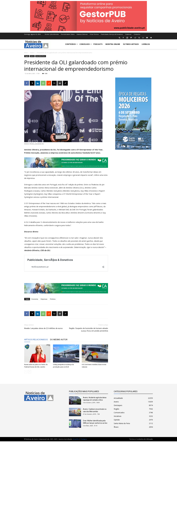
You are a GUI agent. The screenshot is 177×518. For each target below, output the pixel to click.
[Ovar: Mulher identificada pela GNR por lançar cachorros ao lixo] (75, 423)
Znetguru (84, 439)
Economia (35, 299)
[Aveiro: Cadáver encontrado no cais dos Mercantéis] (75, 412)
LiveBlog (146, 44)
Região (27, 56)
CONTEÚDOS (70, 44)
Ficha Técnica (94, 34)
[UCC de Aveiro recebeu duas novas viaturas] (95, 353)
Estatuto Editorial (82, 34)
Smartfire (76, 439)
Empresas (44, 299)
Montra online (112, 44)
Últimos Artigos (131, 44)
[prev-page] (25, 371)
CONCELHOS (84, 44)
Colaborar (128, 34)
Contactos (137, 34)
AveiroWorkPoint (40, 56)
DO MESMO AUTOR (58, 339)
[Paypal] (131, 37)
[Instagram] (127, 37)
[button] (119, 38)
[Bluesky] (151, 37)
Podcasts (97, 44)
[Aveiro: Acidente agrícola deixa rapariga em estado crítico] (75, 400)
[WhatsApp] (143, 37)
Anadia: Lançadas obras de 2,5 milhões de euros (43, 328)
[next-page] (29, 371)
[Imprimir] (59, 83)
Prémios (53, 299)
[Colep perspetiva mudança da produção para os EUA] (66, 353)
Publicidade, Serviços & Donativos (112, 34)
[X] (139, 37)
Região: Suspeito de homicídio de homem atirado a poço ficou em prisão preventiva (88, 329)
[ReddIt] (48, 83)
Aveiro (32, 53)
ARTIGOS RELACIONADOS (36, 339)
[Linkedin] (37, 83)
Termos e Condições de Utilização (141, 439)
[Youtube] (147, 37)
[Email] (54, 83)
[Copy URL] (65, 83)
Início (26, 53)
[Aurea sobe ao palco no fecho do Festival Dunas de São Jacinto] (37, 353)
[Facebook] (123, 37)
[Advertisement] (88, 478)
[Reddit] (135, 37)
